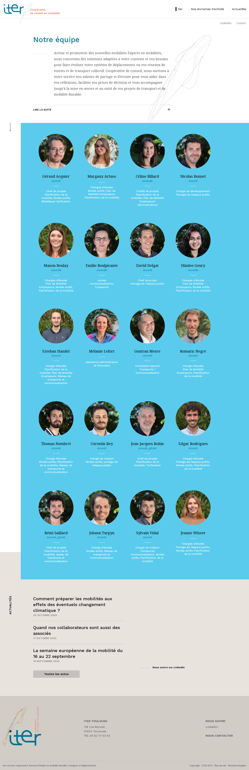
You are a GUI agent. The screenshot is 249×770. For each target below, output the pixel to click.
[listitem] (179, 9)
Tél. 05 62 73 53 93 (97, 735)
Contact (241, 23)
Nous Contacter (219, 735)
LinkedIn (226, 23)
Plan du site (220, 765)
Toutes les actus (56, 674)
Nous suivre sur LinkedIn (169, 667)
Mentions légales (237, 765)
